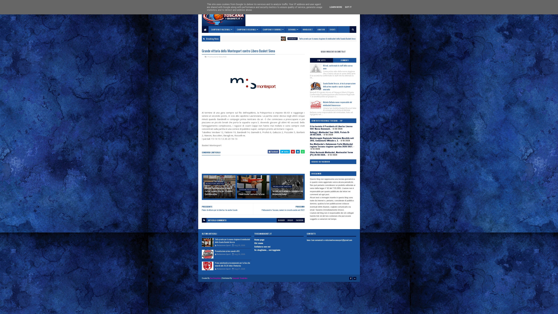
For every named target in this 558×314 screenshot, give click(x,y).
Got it (348, 7)
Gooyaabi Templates (239, 278)
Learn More (336, 7)
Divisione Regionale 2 (248, 190)
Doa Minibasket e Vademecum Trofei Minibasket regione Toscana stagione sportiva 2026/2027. (331, 145)
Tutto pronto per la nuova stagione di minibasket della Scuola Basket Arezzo (287, 38)
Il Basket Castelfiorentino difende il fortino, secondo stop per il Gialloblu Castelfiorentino (219, 191)
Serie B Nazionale (335, 39)
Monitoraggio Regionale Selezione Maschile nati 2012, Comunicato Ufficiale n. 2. (332, 139)
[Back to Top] (354, 278)
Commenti (345, 60)
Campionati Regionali (246, 29)
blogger (281, 220)
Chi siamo (258, 243)
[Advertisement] (255, 164)
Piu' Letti (321, 60)
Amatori (321, 29)
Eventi (332, 29)
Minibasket (308, 29)
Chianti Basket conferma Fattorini (251, 194)
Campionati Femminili (272, 29)
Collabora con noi (262, 246)
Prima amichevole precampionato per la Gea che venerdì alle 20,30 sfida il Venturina (232, 264)
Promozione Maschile (217, 56)
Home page (259, 239)
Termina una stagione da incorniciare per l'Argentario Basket (287, 192)
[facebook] (350, 278)
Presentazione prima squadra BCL (227, 251)
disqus (290, 220)
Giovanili (292, 29)
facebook (299, 220)
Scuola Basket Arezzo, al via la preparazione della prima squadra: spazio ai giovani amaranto (339, 86)
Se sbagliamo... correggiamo (267, 249)
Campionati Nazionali (220, 29)
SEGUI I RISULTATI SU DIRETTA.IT (333, 51)
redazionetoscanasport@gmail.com (338, 239)
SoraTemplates (215, 278)
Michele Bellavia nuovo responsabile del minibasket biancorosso (337, 104)
